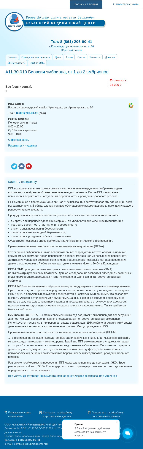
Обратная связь (18, 139)
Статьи (81, 57)
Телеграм (14, 166)
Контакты (95, 57)
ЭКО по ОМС (37, 63)
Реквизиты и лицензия (22, 145)
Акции (69, 57)
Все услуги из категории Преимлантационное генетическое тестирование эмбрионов (62, 375)
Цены (58, 57)
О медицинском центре (34, 57)
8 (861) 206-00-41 (76, 41)
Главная (12, 57)
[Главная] (14, 22)
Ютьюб (29, 166)
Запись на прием (86, 4)
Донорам (110, 57)
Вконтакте (21, 166)
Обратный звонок (71, 50)
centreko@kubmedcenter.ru (31, 443)
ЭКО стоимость (16, 63)
